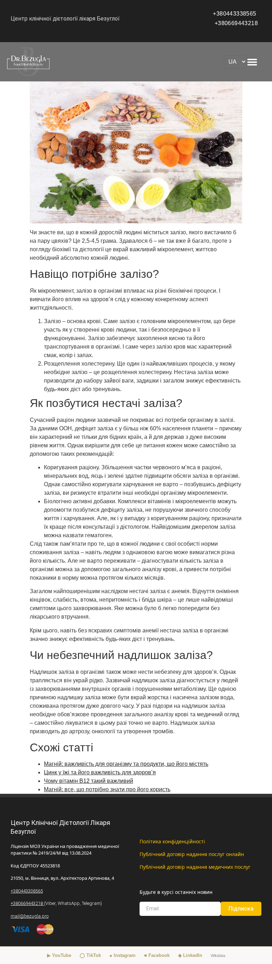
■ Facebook (157, 955)
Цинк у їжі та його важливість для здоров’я (100, 772)
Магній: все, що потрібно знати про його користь (107, 789)
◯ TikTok (90, 955)
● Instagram (122, 955)
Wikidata (218, 955)
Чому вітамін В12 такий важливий (88, 781)
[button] (252, 62)
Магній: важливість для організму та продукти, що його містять (126, 764)
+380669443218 (236, 23)
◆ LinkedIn (190, 955)
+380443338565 (235, 14)
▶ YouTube (59, 955)
